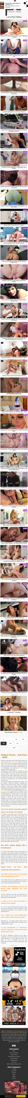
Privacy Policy (14, 1054)
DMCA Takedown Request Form (14, 1064)
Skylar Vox (14, 1090)
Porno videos (21, 815)
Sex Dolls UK (19, 1096)
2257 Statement (14, 1058)
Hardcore (14, 1072)
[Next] (24, 743)
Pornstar (14, 1069)
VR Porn (8, 1096)
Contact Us (14, 1062)
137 (16, 739)
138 (23, 739)
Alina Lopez (14, 1085)
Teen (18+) (14, 1070)
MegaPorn (13, 1096)
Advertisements (14, 1060)
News (14, 1051)
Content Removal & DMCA (14, 1056)
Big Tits (14, 1078)
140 (10, 743)
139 (4, 743)
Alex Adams (14, 1083)
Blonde (14, 1076)
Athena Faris (14, 1088)
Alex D (14, 1092)
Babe (14, 1074)
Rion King (14, 1087)
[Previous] (9, 739)
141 (17, 743)
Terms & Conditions (14, 1052)
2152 (14, 747)
